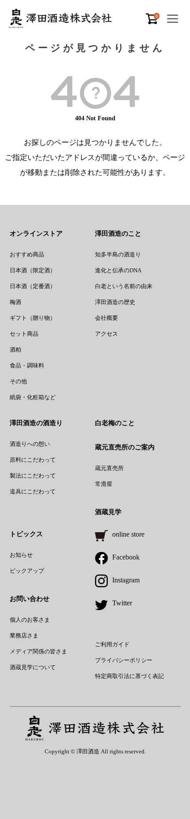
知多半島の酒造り (118, 254)
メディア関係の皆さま (38, 651)
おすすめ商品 (27, 254)
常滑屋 (103, 484)
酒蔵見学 (108, 511)
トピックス (26, 533)
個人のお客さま (30, 619)
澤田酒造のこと (118, 233)
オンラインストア (36, 233)
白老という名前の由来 (123, 286)
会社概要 (106, 318)
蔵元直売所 (109, 468)
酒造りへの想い (30, 444)
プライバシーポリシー (123, 660)
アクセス (106, 333)
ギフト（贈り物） (33, 318)
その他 (18, 381)
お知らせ (21, 555)
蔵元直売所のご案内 (125, 447)
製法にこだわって (33, 475)
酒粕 (15, 349)
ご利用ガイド (112, 644)
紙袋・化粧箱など (33, 397)
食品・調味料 (27, 365)
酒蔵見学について (33, 667)
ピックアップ (27, 570)
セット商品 (24, 333)
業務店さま (24, 635)
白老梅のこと (115, 422)
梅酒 (15, 302)
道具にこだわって (33, 491)
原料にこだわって (33, 459)
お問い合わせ (29, 598)
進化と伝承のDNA (118, 270)
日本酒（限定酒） (33, 270)
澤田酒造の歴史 (115, 302)
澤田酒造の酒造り (36, 422)
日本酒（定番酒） (33, 286)
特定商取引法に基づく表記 (129, 676)
